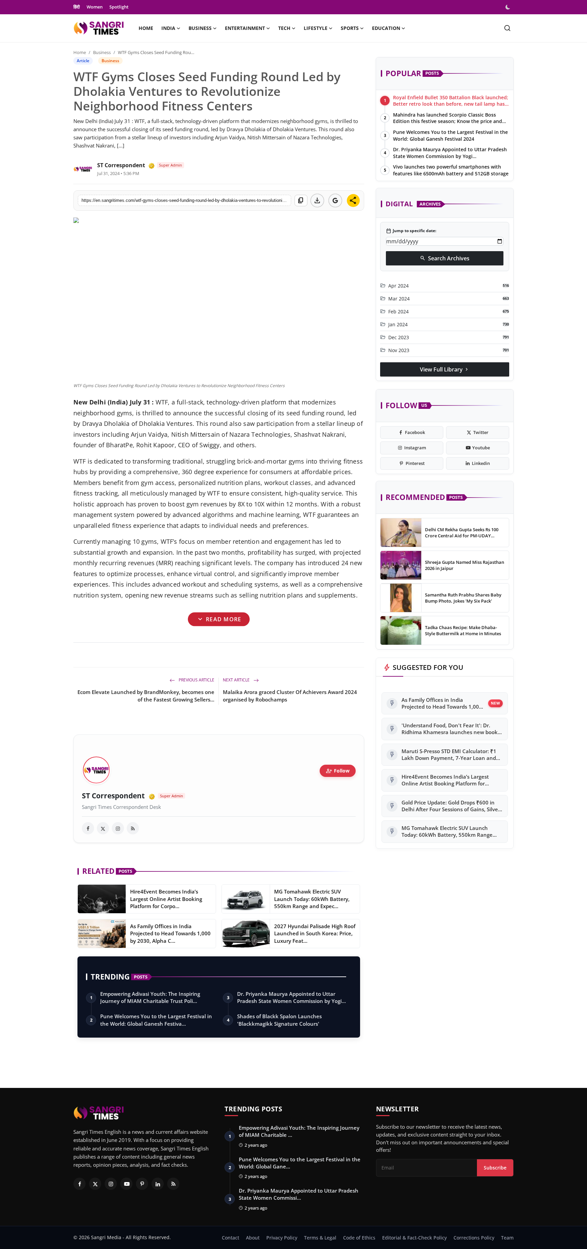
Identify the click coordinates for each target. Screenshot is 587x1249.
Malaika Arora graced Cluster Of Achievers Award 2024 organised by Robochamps (290, 696)
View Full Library (444, 369)
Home (146, 28)
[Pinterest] (142, 1184)
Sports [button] (350, 28)
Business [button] (200, 28)
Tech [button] (284, 28)
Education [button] (386, 28)
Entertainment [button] (245, 28)
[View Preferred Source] (335, 200)
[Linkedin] (158, 1184)
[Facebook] (79, 1184)
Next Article (237, 680)
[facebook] (88, 828)
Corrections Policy (473, 1237)
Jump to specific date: (411, 231)
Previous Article (196, 680)
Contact (230, 1237)
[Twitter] (95, 1184)
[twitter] (103, 828)
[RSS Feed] (133, 828)
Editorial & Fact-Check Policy (414, 1237)
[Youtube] (126, 1184)
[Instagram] (111, 1184)
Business (102, 52)
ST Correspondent (121, 165)
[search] (507, 28)
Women (95, 7)
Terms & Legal (320, 1237)
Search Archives (444, 258)
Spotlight (118, 7)
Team (507, 1237)
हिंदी (76, 7)
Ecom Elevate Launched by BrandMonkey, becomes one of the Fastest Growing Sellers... (145, 696)
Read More (219, 619)
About (253, 1237)
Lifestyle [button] (315, 28)
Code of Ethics (359, 1237)
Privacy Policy (281, 1237)
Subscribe (495, 1167)
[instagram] (118, 828)
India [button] (168, 28)
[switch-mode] (508, 7)
